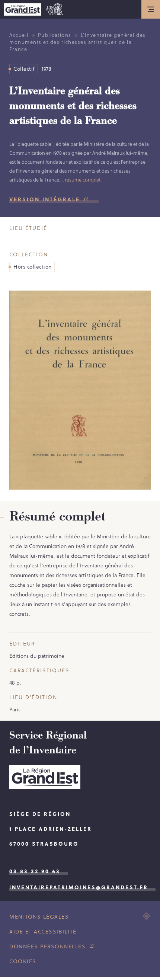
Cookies (22, 961)
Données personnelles (48, 946)
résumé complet (82, 179)
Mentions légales (39, 916)
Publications (54, 35)
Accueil (19, 35)
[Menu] (150, 9)
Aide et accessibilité (43, 931)
